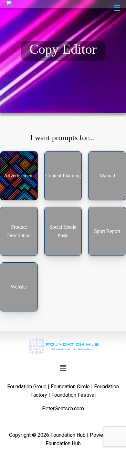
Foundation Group (27, 386)
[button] (63, 368)
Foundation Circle (70, 386)
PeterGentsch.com (63, 408)
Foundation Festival (73, 395)
